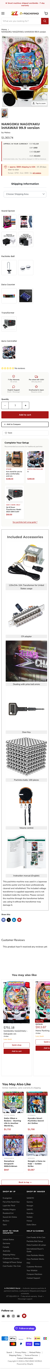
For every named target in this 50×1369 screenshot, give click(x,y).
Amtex (6, 1036)
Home (4, 29)
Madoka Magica (9, 1209)
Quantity (5, 399)
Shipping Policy (9, 1254)
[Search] (45, 21)
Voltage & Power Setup (12, 1262)
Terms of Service (31, 1355)
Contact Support (33, 1278)
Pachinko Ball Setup (35, 1241)
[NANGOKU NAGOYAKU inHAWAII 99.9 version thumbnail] (5, 113)
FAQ (28, 1263)
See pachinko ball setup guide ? (25, 522)
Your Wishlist (32, 1270)
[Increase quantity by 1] (25, 405)
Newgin (30, 1205)
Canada (6, 1247)
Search (9, 1352)
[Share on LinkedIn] (14, 920)
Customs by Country (11, 1258)
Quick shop (16, 1045)
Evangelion (7, 1198)
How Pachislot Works (35, 1259)
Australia (6, 1251)
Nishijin (29, 1217)
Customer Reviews (34, 1266)
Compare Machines (34, 1274)
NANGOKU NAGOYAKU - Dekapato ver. (16, 1032)
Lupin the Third (9, 1205)
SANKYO (30, 1198)
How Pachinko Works (35, 1255)
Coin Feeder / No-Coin (12, 1266)
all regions (37, 173)
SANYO (30, 1209)
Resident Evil (8, 1213)
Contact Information (25, 1358)
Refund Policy (35, 1352)
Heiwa (7, 132)
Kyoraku (30, 1213)
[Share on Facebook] (3, 920)
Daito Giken (31, 1224)
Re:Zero (6, 1221)
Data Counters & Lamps (36, 1245)
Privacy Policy (20, 1352)
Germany (6, 1243)
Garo (5, 1224)
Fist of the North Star (11, 1202)
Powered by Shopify (25, 1364)
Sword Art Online (10, 1217)
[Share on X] (9, 920)
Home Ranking (42, 1030)
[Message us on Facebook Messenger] (24, 1316)
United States (8, 1239)
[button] (8, 368)
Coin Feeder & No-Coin (36, 1237)
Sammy (30, 1202)
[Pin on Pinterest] (19, 920)
